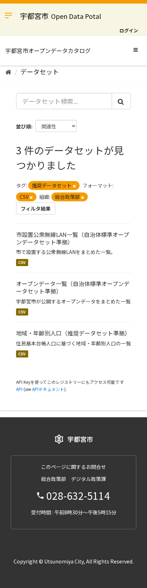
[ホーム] (8, 71)
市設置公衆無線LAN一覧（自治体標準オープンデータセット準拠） (72, 238)
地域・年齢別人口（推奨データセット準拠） (73, 333)
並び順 (23, 126)
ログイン (129, 30)
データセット (39, 71)
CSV (22, 262)
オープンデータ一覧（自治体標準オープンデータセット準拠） (73, 287)
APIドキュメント (48, 389)
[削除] (74, 186)
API (19, 389)
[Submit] (121, 101)
